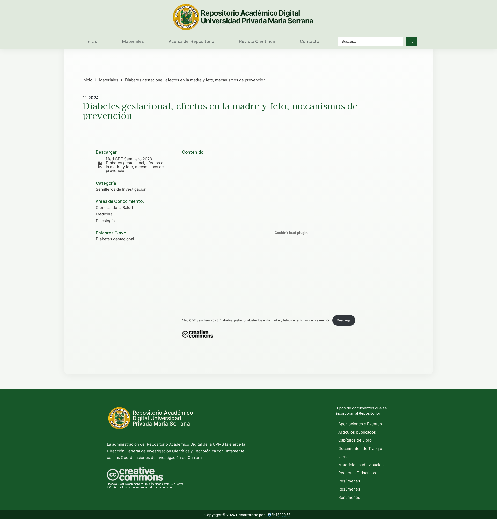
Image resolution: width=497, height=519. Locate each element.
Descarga (344, 320)
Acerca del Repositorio (191, 41)
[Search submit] (411, 41)
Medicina (104, 214)
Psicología (105, 220)
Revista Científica (257, 41)
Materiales (133, 41)
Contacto (309, 41)
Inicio (92, 41)
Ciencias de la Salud (114, 207)
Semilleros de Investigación (121, 189)
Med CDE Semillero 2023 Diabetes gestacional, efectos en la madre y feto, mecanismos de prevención (256, 320)
